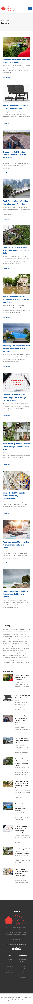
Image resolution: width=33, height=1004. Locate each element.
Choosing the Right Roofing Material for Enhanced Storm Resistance (14, 155)
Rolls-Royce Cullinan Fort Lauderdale (23, 971)
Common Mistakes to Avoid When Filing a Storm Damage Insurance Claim (14, 398)
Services (10, 964)
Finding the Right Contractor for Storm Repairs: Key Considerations (15, 496)
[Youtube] (19, 948)
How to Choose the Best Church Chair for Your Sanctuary (22, 698)
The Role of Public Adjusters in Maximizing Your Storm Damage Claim (16, 250)
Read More (6, 77)
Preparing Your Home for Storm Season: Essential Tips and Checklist (15, 594)
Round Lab (23, 977)
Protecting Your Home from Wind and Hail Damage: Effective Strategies (16, 348)
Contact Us (10, 966)
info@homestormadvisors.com (16, 944)
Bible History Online (20, 1000)
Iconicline (11, 1000)
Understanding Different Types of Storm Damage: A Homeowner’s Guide (16, 447)
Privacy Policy (9, 973)
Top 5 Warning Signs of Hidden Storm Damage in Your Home (22, 741)
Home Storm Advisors (7, 997)
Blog (10, 962)
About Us (10, 959)
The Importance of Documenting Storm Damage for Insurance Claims (16, 545)
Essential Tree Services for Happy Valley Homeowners (22, 677)
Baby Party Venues (23, 975)
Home (2, 20)
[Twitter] (16, 948)
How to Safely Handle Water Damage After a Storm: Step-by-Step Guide (16, 299)
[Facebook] (13, 948)
